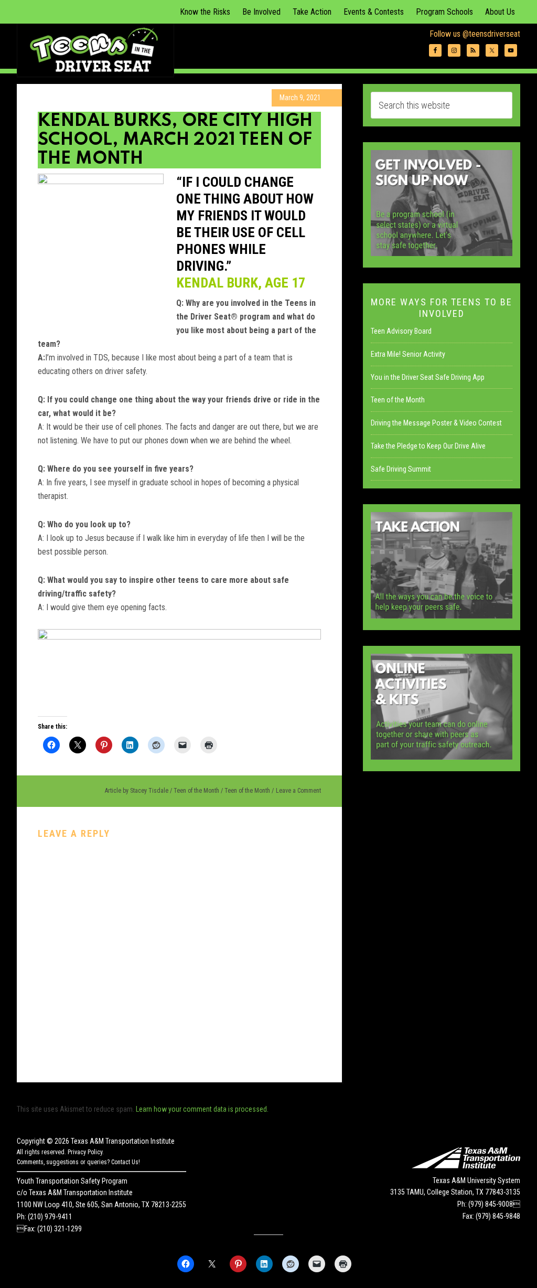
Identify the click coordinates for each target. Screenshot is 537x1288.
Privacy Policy (85, 1152)
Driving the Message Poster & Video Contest (436, 423)
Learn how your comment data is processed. (202, 1109)
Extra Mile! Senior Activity (408, 354)
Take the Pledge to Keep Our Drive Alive (428, 446)
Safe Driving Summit (401, 469)
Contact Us (124, 1162)
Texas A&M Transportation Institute (123, 1141)
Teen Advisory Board (401, 331)
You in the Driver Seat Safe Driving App (428, 377)
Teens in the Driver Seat (95, 50)
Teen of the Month (196, 790)
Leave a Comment (298, 790)
